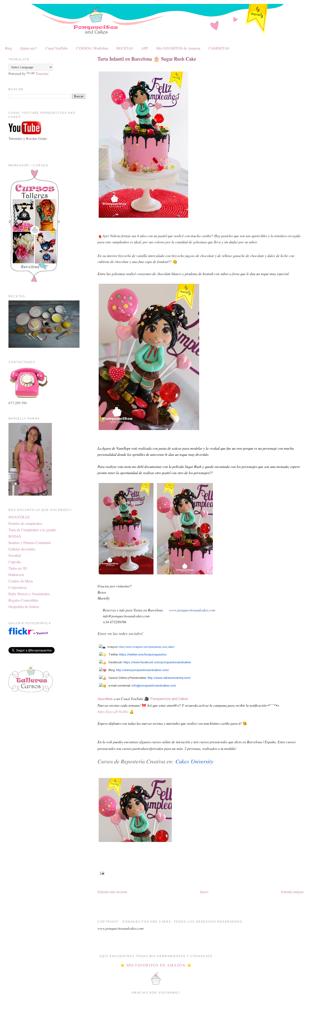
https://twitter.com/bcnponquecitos (143, 654)
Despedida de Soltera (23, 606)
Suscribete (105, 698)
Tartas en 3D (17, 568)
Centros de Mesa (20, 581)
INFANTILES (19, 517)
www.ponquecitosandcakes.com (192, 610)
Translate (42, 73)
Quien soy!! (28, 48)
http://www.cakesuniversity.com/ (169, 678)
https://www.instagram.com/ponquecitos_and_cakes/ (147, 647)
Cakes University (194, 761)
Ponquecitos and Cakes (169, 699)
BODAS (14, 536)
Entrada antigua (292, 891)
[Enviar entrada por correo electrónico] (101, 873)
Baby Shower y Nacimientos (29, 593)
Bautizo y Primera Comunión (29, 542)
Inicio (204, 891)
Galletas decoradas (21, 549)
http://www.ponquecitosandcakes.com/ (142, 670)
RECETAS (124, 48)
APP (144, 48)
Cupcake (14, 561)
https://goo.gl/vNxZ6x (113, 711)
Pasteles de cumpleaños (25, 523)
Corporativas (17, 587)
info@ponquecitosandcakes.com (154, 685)
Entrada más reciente (112, 891)
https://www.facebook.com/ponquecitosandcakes (157, 662)
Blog (8, 48)
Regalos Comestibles (23, 600)
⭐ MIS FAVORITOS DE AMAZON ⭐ (156, 965)
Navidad (14, 555)
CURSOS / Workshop (92, 48)
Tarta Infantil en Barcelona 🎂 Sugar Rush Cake (147, 58)
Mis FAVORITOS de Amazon (178, 48)
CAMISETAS (219, 48)
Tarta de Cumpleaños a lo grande (32, 529)
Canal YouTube (56, 48)
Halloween (16, 574)
